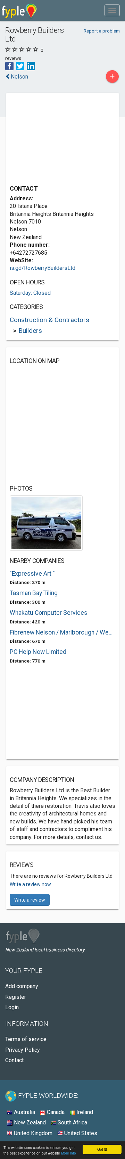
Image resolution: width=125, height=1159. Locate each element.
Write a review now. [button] (31, 884)
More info (68, 1153)
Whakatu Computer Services (49, 612)
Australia (23, 1112)
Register (15, 997)
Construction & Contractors (49, 320)
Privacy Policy (22, 1050)
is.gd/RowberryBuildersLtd (42, 268)
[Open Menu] (112, 10)
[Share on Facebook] (9, 65)
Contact (14, 1060)
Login (12, 1007)
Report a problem (102, 31)
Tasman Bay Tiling (34, 593)
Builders (30, 331)
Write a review (29, 900)
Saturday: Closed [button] (30, 293)
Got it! (102, 1149)
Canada (55, 1112)
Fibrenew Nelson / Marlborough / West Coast (62, 632)
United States (80, 1133)
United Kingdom (32, 1133)
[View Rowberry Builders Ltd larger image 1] (46, 522)
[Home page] (19, 10)
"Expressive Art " (32, 573)
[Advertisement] (62, 140)
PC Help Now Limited (38, 651)
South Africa (71, 1122)
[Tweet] (20, 65)
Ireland (84, 1112)
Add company (21, 986)
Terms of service (26, 1039)
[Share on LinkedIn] (31, 65)
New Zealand (29, 1122)
